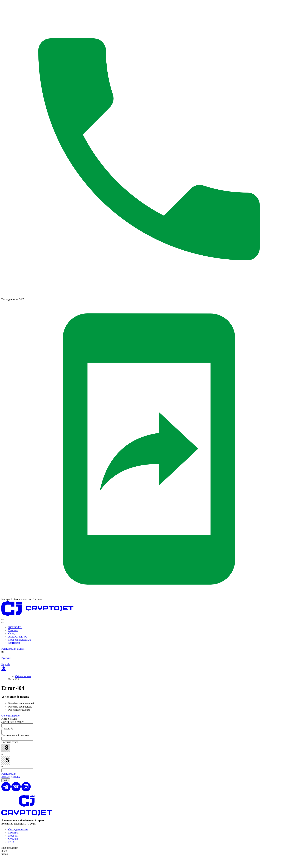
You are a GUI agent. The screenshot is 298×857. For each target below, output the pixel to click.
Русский (6, 658)
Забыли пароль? (10, 776)
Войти (20, 648)
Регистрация (8, 648)
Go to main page (10, 715)
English (5, 664)
